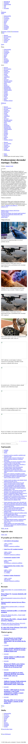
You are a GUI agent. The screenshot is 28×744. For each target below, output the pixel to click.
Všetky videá (4, 534)
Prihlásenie (3, 12)
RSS (5, 23)
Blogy (5, 22)
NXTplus (6, 20)
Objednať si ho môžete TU (11, 205)
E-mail (11, 166)
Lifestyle (6, 98)
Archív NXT (7, 39)
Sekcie (2, 44)
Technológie (7, 76)
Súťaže (5, 21)
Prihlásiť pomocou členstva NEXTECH (10, 210)
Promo (5, 96)
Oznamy (6, 91)
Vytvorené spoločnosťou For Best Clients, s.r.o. (12, 731)
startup (2, 217)
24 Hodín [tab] (6, 450)
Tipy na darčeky (7, 36)
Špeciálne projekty (8, 80)
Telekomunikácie (8, 90)
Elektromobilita (7, 4)
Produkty (6, 94)
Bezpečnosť (6, 86)
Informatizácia (7, 87)
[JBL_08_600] (4, 528)
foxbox (6, 217)
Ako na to (6, 79)
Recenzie (6, 38)
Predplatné (6, 3)
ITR (5, 7)
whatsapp (7, 166)
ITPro (5, 78)
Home (5, 153)
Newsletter (6, 8)
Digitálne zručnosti (8, 100)
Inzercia (6, 25)
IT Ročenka (6, 18)
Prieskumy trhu (7, 88)
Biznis (5, 83)
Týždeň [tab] (5, 451)
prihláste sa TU (4, 206)
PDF (5, 5)
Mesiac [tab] (5, 452)
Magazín (6, 35)
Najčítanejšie (7, 150)
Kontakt (6, 29)
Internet (5, 84)
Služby (2, 13)
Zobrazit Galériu (5, 211)
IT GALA (6, 17)
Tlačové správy (7, 82)
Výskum (6, 75)
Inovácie (6, 95)
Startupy (6, 92)
